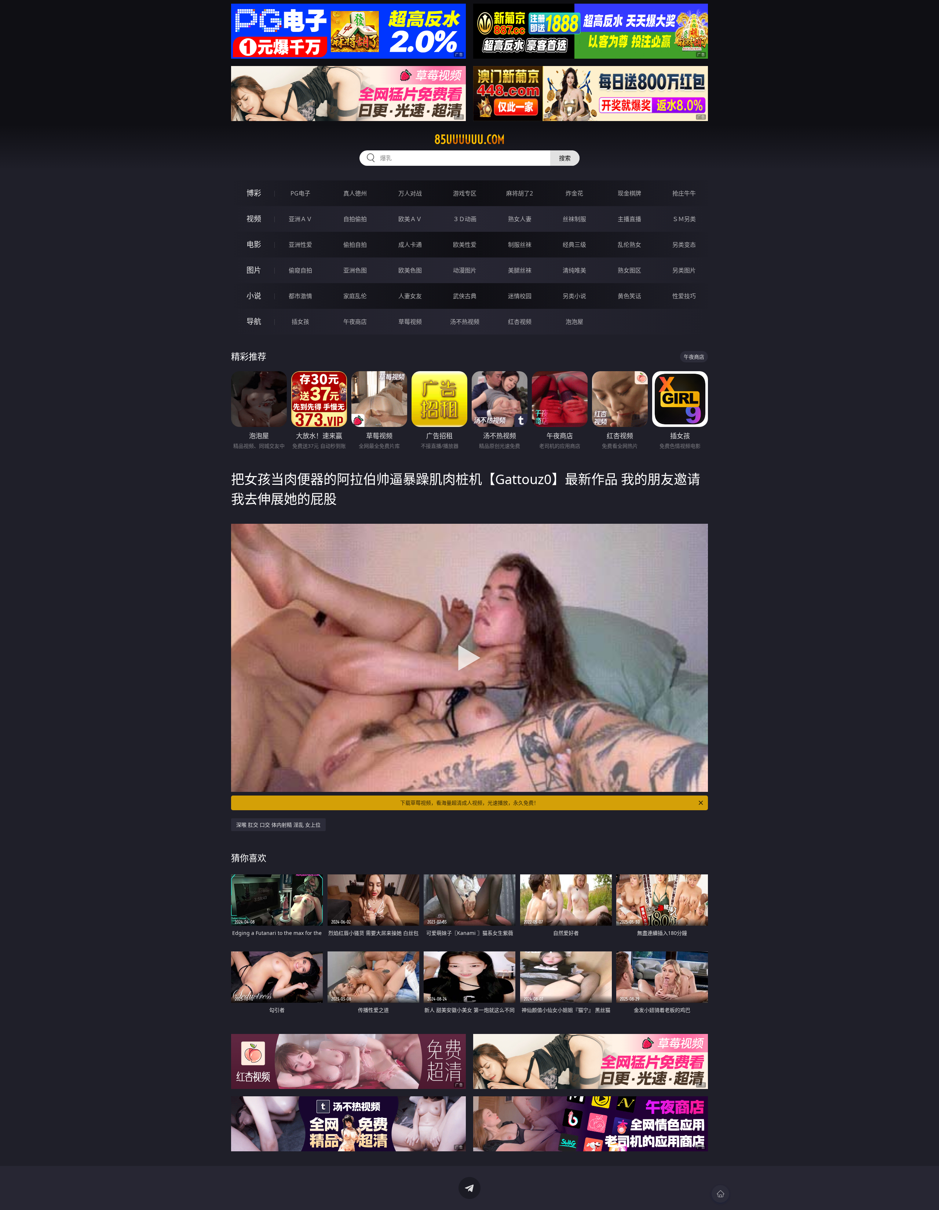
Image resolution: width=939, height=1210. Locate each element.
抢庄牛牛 (684, 193)
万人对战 (410, 193)
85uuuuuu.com (469, 139)
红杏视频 (519, 322)
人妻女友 (410, 296)
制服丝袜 (519, 245)
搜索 (565, 158)
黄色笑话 (629, 296)
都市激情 (300, 296)
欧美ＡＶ (410, 219)
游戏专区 (464, 193)
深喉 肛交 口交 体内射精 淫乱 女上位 (278, 824)
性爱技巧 (684, 296)
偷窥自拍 (300, 270)
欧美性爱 (464, 245)
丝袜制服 (574, 219)
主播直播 (629, 219)
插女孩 (300, 322)
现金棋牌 (629, 193)
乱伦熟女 (629, 245)
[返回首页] (720, 1194)
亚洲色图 (355, 270)
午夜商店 (355, 322)
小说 (253, 296)
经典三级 (574, 245)
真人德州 (355, 193)
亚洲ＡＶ (300, 219)
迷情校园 (519, 296)
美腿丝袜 (519, 270)
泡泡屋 (574, 322)
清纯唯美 (574, 270)
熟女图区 (629, 270)
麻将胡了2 (519, 193)
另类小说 (574, 296)
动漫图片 (464, 270)
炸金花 (574, 193)
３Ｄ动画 (464, 219)
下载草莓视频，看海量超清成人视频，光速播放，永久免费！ (469, 802)
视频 (253, 219)
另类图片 (684, 270)
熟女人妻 (519, 219)
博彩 (253, 193)
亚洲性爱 (300, 245)
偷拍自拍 (355, 245)
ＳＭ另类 (684, 219)
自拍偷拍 (355, 219)
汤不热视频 (464, 322)
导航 (253, 321)
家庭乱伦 (355, 296)
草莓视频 (410, 322)
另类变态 (684, 245)
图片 (253, 270)
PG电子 (300, 193)
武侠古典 (464, 296)
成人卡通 (410, 245)
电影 (253, 244)
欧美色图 (410, 270)
